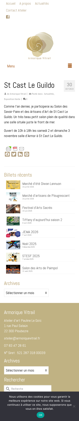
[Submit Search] (19, 23)
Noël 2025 (29, 243)
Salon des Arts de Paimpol (40, 268)
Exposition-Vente (12, 99)
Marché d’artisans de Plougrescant (46, 195)
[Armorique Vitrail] (39, 44)
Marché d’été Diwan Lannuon (41, 183)
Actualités (49, 93)
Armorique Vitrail (18, 93)
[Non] (74, 406)
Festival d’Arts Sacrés (37, 207)
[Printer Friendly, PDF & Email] (15, 148)
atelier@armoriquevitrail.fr (22, 338)
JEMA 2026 (30, 231)
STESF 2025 (31, 255)
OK (41, 415)
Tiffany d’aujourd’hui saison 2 (42, 219)
